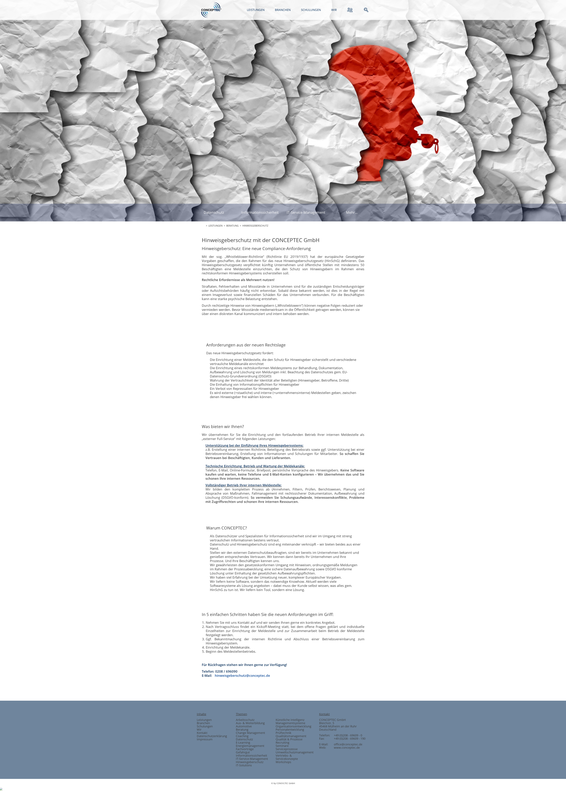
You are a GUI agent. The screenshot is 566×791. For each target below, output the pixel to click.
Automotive (244, 726)
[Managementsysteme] (299, 307)
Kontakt (202, 733)
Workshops (283, 762)
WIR (334, 10)
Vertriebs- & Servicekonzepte (287, 757)
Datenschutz (214, 212)
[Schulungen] (315, 307)
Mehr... (352, 212)
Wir (199, 730)
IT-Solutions (244, 765)
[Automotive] (283, 307)
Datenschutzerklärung (212, 736)
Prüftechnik (283, 733)
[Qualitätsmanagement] (267, 307)
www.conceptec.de (347, 748)
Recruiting (282, 743)
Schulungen (205, 726)
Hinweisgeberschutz (249, 762)
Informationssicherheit (260, 212)
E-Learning (243, 743)
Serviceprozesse (287, 749)
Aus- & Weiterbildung (250, 723)
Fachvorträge (245, 749)
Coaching (242, 736)
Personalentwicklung (290, 730)
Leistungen (204, 720)
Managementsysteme (290, 723)
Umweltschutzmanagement (295, 752)
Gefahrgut (243, 752)
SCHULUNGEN (311, 10)
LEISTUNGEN (256, 10)
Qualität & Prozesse (289, 739)
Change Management (250, 733)
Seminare (282, 746)
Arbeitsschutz (245, 720)
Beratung (242, 730)
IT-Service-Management (306, 212)
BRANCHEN (283, 10)
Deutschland (327, 730)
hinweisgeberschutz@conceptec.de (242, 675)
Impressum (205, 739)
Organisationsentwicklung (293, 726)
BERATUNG (232, 225)
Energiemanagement (250, 746)
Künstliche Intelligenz (290, 720)
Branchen (203, 723)
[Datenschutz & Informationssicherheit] (251, 307)
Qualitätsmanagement (291, 736)
